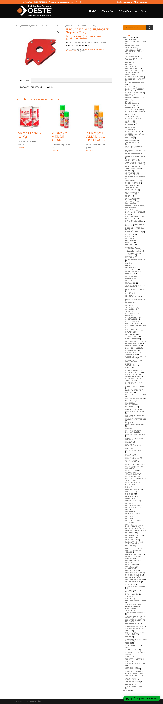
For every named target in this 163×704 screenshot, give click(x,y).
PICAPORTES (130, 503)
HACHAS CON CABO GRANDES (133, 314)
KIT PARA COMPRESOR (134, 341)
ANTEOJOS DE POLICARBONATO (132, 67)
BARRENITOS (130, 87)
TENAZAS (129, 647)
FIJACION (127, 690)
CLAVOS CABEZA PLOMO (135, 177)
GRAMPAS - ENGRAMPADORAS (132, 296)
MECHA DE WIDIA (132, 458)
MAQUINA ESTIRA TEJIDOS (135, 419)
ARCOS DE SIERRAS (133, 71)
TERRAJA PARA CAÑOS (134, 652)
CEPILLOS (129, 138)
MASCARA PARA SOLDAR (135, 434)
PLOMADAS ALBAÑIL (133, 528)
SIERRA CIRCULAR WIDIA (135, 586)
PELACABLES (130, 498)
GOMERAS (129, 293)
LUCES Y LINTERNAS (133, 390)
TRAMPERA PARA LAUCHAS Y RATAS (132, 668)
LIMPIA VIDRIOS (131, 350)
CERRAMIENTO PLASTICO (135, 142)
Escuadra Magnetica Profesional (53, 26)
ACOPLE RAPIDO (132, 45)
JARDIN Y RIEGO (131, 336)
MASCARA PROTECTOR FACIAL (134, 439)
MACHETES (129, 392)
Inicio (92, 11)
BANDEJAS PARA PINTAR (135, 79)
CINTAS (128, 171)
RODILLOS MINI (131, 570)
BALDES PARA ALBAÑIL (134, 77)
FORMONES (129, 281)
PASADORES (130, 496)
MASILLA (128, 442)
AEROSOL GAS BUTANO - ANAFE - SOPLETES (135, 50)
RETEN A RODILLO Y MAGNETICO (133, 557)
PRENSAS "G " (130, 537)
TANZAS (128, 631)
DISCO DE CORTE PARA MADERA (134, 225)
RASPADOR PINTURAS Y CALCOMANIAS (134, 543)
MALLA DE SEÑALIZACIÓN (135, 395)
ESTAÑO (128, 263)
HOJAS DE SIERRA (132, 323)
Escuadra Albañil (133, 249)
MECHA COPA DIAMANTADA (130, 455)
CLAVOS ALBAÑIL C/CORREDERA (132, 173)
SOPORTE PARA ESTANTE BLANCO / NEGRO (135, 617)
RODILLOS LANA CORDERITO (131, 567)
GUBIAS (128, 311)
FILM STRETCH (131, 276)
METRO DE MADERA (133, 476)
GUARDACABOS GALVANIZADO (131, 308)
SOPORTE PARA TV (132, 624)
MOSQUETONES (131, 482)
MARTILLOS (129, 428)
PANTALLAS (129, 492)
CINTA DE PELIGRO (132, 154)
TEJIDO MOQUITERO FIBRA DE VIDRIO (136, 640)
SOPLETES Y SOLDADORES (135, 601)
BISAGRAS (129, 95)
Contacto (140, 11)
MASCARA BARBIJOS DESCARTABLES (133, 431)
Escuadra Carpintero (135, 251)
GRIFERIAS (129, 303)
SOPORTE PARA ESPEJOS (135, 612)
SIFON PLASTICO (131, 594)
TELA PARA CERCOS (133, 645)
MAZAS (128, 448)
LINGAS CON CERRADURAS (130, 365)
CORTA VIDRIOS (131, 190)
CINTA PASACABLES (133, 168)
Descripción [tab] (24, 80)
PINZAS (128, 516)
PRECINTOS (129, 533)
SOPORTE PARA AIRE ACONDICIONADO (133, 605)
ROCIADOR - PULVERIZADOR (131, 563)
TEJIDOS (128, 643)
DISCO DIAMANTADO (133, 232)
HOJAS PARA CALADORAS (135, 326)
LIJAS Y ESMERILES (132, 348)
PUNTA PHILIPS (131, 540)
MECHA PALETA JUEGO (134, 464)
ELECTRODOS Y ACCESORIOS (131, 239)
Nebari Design (35, 701)
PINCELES (129, 511)
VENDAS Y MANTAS (132, 676)
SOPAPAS (129, 599)
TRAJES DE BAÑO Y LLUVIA (135, 664)
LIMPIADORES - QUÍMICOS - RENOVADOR (135, 357)
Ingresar (83, 39)
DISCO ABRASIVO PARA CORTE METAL (134, 217)
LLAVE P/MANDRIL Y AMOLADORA (133, 379)
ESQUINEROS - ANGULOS (135, 259)
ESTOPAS (128, 265)
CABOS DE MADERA (133, 110)
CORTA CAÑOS (131, 185)
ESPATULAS (129, 257)
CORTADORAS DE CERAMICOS (132, 193)
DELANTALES (130, 210)
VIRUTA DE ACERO (132, 682)
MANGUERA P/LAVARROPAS (131, 403)
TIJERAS (128, 657)
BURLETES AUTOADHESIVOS (132, 102)
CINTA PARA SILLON (133, 166)
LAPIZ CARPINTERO (133, 346)
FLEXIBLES (129, 278)
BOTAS (128, 100)
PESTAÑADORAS (131, 501)
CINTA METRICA (131, 160)
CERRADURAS (130, 140)
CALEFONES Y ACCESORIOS (130, 122)
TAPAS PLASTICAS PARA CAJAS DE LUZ (134, 633)
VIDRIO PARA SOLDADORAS (130, 679)
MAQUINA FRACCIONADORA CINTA (135, 423)
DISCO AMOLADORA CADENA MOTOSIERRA (134, 221)
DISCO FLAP (130, 234)
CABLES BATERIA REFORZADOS (132, 106)
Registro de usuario (124, 2)
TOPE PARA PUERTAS (133, 659)
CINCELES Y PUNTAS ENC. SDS (135, 151)
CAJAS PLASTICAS (132, 119)
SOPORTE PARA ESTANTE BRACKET (135, 620)
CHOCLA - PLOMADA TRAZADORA (133, 147)
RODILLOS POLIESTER (133, 573)
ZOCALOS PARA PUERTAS (135, 686)
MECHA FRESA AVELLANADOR (131, 461)
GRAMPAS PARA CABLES (135, 299)
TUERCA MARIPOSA (133, 671)
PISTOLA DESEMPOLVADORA (133, 525)
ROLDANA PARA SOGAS (134, 579)
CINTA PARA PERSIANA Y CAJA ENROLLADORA (135, 163)
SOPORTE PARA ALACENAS (131, 609)
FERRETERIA (25, 26)
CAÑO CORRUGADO (133, 132)
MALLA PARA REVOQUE (134, 398)
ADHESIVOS (130, 48)
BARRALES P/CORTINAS (134, 83)
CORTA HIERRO (131, 187)
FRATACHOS (130, 283)
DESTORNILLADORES (133, 212)
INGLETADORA (131, 334)
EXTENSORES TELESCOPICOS (131, 268)
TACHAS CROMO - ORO (134, 626)
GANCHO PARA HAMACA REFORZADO (135, 286)
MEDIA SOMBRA (131, 470)
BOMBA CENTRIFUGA (133, 97)
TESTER (128, 654)
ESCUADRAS (35, 26)
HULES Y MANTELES (133, 330)
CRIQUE (128, 196)
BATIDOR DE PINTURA (134, 93)
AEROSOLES (130, 54)
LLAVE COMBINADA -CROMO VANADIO (133, 375)
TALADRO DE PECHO (133, 628)
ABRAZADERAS (131, 39)
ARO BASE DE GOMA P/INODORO (133, 73)
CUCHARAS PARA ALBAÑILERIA (132, 203)
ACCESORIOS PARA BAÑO (135, 42)
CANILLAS (129, 129)
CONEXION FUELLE (132, 183)
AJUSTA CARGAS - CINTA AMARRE (135, 59)
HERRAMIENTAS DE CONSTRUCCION (133, 318)
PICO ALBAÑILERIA (132, 505)
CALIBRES (129, 125)
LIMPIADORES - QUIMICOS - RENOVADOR (135, 353)
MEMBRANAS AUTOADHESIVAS (132, 473)
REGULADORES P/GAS (133, 554)
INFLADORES (130, 332)
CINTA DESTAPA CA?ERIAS (135, 156)
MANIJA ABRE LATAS (133, 409)
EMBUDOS (129, 242)
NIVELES (128, 485)
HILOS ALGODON (132, 321)
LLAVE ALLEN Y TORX (133, 372)
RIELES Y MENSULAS (133, 560)
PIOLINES (129, 518)
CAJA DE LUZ (130, 116)
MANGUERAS (130, 407)
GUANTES (129, 305)
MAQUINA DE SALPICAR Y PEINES (135, 416)
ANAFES (128, 64)
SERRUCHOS (130, 584)
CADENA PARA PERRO (134, 112)
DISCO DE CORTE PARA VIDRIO (134, 229)
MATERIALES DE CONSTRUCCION (131, 445)
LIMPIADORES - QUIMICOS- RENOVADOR (136, 361)
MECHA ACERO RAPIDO (134, 450)
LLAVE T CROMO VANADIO (135, 386)
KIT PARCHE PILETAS (133, 343)
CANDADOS (130, 127)
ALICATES (129, 62)
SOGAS (128, 596)
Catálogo (125, 11)
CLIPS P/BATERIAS (132, 181)
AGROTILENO (130, 56)
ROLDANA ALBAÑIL (133, 577)
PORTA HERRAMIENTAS (134, 531)
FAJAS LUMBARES (132, 272)
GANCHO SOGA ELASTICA (135, 289)
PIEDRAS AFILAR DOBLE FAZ (135, 508)
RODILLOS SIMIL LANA (134, 575)
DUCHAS (128, 236)
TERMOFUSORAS (131, 650)
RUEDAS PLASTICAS (133, 582)
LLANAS (128, 368)
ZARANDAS (129, 684)
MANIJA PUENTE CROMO (135, 411)
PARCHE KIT (130, 494)
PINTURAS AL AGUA (133, 514)
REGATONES (130, 546)
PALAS (127, 487)
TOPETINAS (129, 661)
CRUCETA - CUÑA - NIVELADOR (132, 199)
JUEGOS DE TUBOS (132, 339)
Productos (106, 11)
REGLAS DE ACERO (132, 548)
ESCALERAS (129, 245)
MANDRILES (130, 401)
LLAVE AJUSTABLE (132, 370)
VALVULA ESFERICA (133, 673)
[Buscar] (149, 27)
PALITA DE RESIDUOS (133, 489)
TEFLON (128, 637)
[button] (58, 32)
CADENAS (129, 114)
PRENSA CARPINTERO (134, 535)
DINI (127, 214)
